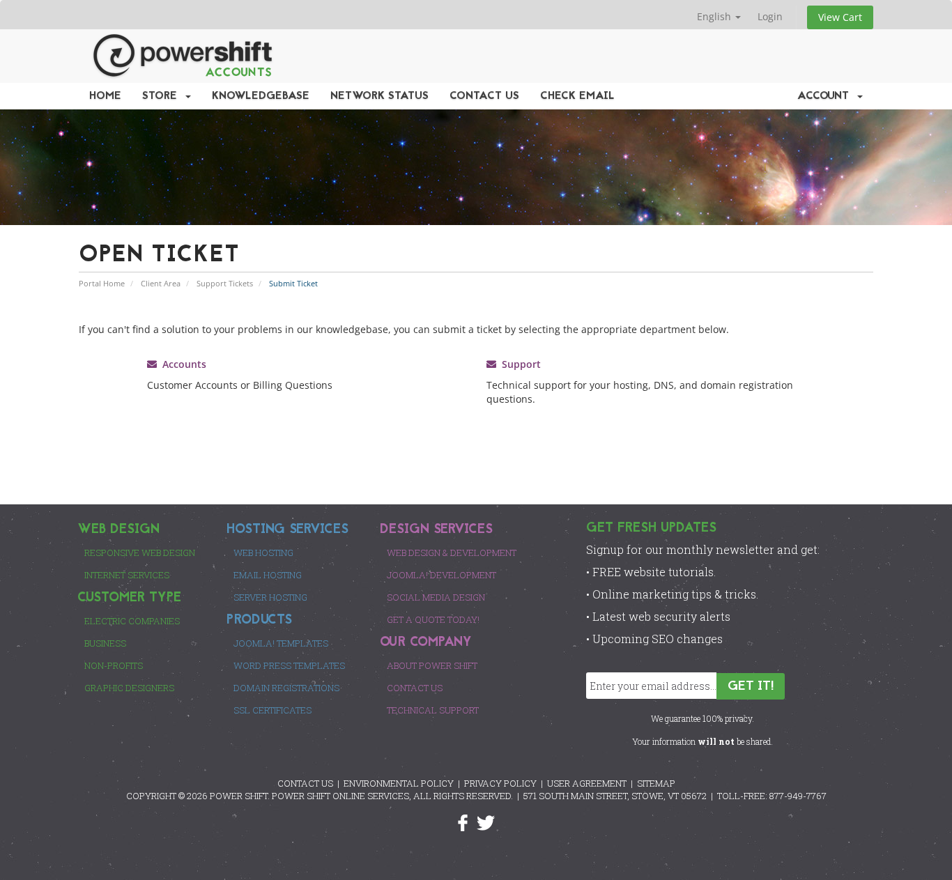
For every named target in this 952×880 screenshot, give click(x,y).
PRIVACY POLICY (500, 783)
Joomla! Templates (280, 643)
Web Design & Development (451, 552)
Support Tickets (225, 283)
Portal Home (102, 283)
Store (163, 96)
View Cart (840, 17)
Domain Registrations (286, 687)
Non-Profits (113, 665)
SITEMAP (656, 783)
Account (826, 96)
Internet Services (126, 575)
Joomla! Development (441, 575)
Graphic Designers (129, 687)
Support (518, 364)
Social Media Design (436, 597)
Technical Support (433, 710)
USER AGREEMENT (587, 783)
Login (770, 16)
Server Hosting (270, 597)
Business (105, 643)
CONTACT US (305, 783)
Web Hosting (263, 552)
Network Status (379, 96)
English (715, 16)
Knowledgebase (260, 96)
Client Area (161, 283)
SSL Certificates (272, 710)
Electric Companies (132, 621)
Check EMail (577, 96)
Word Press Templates (289, 665)
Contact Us (484, 96)
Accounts (181, 364)
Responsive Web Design (139, 552)
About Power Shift (432, 665)
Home (105, 96)
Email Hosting (267, 575)
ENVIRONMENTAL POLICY (399, 783)
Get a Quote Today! (433, 619)
